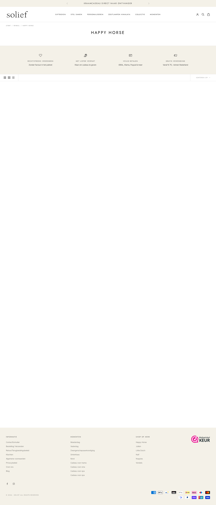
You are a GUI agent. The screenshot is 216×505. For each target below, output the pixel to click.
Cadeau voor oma (77, 467)
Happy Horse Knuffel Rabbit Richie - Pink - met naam (187, 204)
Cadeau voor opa (77, 471)
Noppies (139, 459)
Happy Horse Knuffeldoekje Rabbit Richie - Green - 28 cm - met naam (134, 338)
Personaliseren (95, 14)
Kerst (72, 459)
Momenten (155, 14)
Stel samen (76, 14)
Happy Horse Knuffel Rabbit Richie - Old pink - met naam (81, 271)
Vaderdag (74, 446)
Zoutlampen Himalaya (119, 14)
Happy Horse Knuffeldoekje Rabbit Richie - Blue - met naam (29, 405)
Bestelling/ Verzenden (15, 446)
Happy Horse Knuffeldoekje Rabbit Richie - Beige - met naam (82, 204)
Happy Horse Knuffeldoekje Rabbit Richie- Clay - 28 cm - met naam (187, 137)
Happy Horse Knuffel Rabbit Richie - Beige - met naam (28, 204)
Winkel (17, 25)
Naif (137, 454)
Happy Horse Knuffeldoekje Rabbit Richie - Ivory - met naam (29, 137)
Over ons (9, 467)
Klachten (9, 454)
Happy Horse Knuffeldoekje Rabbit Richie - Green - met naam (82, 338)
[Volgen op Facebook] (7, 484)
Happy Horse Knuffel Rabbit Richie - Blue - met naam (187, 338)
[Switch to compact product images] (13, 77)
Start (8, 25)
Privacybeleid (11, 463)
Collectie (140, 14)
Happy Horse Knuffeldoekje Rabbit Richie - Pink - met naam (29, 271)
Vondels (139, 463)
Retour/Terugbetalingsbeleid (17, 450)
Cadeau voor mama (78, 463)
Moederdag (75, 442)
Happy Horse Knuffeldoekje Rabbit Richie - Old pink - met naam (134, 271)
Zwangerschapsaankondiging (82, 450)
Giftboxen (60, 14)
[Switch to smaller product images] (9, 77)
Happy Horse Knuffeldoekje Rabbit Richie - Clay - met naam (134, 137)
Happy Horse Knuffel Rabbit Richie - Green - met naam (28, 338)
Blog (8, 471)
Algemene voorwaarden (15, 459)
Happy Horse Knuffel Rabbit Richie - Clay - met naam (82, 137)
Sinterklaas (75, 454)
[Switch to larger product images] (5, 77)
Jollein (138, 446)
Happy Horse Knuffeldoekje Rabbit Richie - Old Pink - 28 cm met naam (187, 271)
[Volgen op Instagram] (13, 484)
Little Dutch (140, 450)
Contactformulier (13, 442)
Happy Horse (28, 25)
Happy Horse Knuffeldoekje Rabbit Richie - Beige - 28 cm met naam (134, 204)
